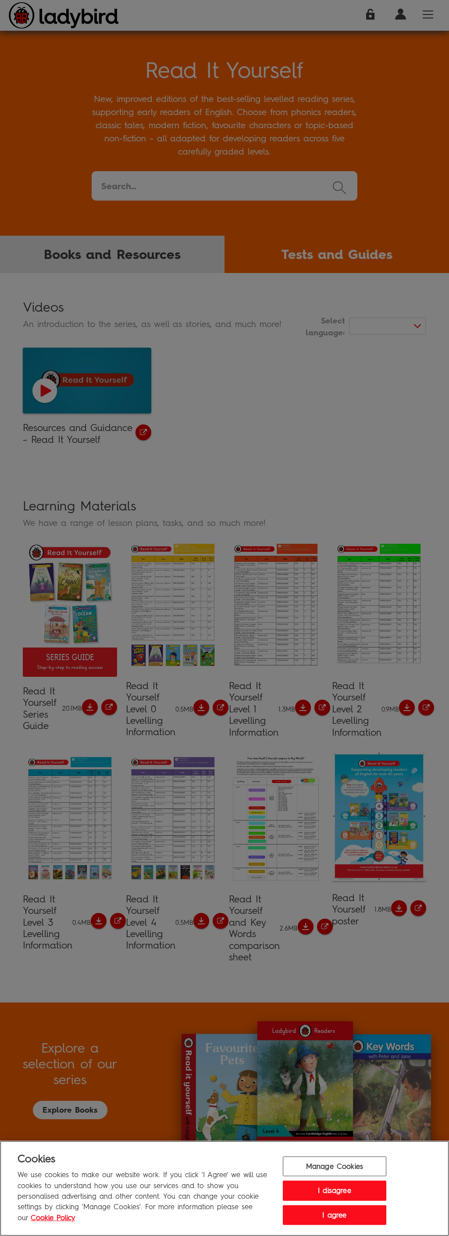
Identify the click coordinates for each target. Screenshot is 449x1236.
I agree (334, 1215)
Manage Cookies (334, 1166)
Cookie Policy (53, 1218)
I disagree (334, 1190)
